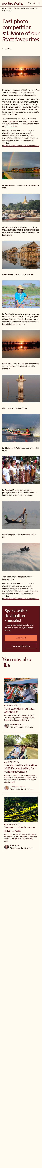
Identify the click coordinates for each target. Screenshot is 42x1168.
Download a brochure (21, 646)
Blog (10, 8)
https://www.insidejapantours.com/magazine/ (20, 146)
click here (13, 121)
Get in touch (21, 637)
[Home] (14, 3)
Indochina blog (11, 126)
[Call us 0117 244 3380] (29, 3)
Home (4, 8)
